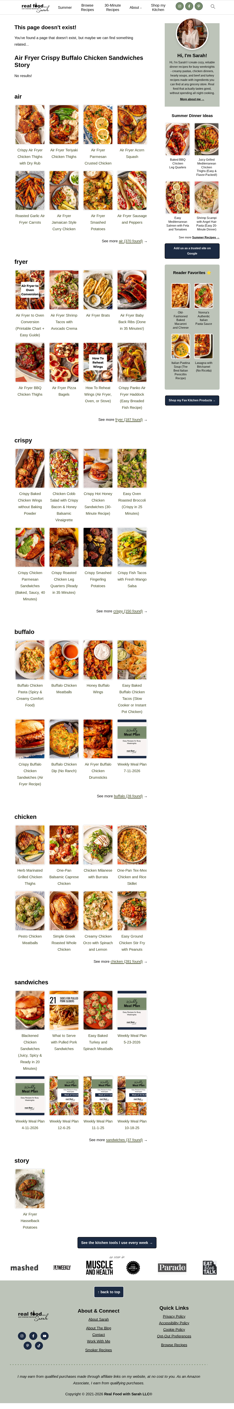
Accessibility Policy (174, 1323)
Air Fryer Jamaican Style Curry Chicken (64, 222)
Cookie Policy (174, 1330)
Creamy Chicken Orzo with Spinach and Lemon (98, 942)
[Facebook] (189, 6)
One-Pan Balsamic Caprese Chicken (64, 877)
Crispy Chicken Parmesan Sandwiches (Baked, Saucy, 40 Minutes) (30, 586)
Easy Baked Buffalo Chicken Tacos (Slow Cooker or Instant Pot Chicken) (132, 698)
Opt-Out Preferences (174, 1336)
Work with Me (98, 1341)
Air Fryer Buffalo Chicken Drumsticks (98, 770)
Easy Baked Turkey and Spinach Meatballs (98, 1042)
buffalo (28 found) (128, 796)
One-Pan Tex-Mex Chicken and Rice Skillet (132, 877)
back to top (109, 1292)
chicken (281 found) (127, 961)
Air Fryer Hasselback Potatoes (30, 1220)
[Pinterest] (199, 6)
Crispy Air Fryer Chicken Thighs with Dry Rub (30, 156)
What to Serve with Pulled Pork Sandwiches (64, 1042)
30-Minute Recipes (113, 7)
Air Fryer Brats (98, 315)
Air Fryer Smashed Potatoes (98, 222)
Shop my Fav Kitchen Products (190, 400)
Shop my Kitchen (158, 7)
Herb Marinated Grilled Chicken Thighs (30, 877)
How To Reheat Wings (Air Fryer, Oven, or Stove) (98, 394)
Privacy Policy (174, 1316)
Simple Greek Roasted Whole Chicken (64, 942)
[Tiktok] (39, 1346)
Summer (65, 7)
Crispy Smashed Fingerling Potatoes (98, 579)
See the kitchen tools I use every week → (117, 1243)
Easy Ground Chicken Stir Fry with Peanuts (132, 942)
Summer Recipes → (206, 237)
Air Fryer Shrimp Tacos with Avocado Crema (64, 321)
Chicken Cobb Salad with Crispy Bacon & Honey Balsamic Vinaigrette (64, 507)
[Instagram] (180, 6)
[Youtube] (45, 1336)
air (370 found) (131, 241)
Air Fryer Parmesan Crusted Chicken (98, 156)
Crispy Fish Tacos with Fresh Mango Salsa (132, 579)
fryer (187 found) (129, 420)
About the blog (98, 1328)
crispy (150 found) (128, 611)
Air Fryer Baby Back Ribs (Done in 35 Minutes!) (132, 321)
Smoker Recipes (98, 1350)
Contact (98, 1335)
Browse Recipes (87, 7)
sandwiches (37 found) (124, 1140)
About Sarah (98, 1319)
